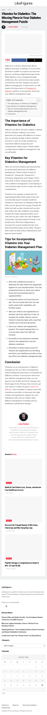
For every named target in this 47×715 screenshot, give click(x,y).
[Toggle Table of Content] (37, 100)
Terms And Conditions (30, 705)
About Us (16, 705)
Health (9, 10)
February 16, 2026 (10, 568)
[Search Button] (44, 3)
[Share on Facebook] (19, 60)
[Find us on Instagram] (10, 606)
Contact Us (5, 705)
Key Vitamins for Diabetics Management (22, 106)
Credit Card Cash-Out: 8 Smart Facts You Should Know (21, 635)
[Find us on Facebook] (2, 606)
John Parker (13, 27)
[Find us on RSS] (14, 606)
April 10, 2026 (9, 493)
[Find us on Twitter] (6, 606)
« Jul (3, 693)
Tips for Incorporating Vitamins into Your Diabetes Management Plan (22, 110)
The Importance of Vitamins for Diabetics (22, 103)
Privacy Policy (6, 708)
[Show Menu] (2, 3)
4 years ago (24, 27)
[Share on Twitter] (34, 60)
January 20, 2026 (10, 530)
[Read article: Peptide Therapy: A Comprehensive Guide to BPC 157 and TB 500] (23, 547)
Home (3, 10)
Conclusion (12, 114)
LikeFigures (24, 3)
